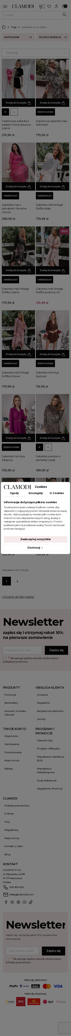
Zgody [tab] (14, 493)
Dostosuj (34, 547)
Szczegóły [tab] (35, 493)
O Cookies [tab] (57, 493)
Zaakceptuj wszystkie (35, 539)
